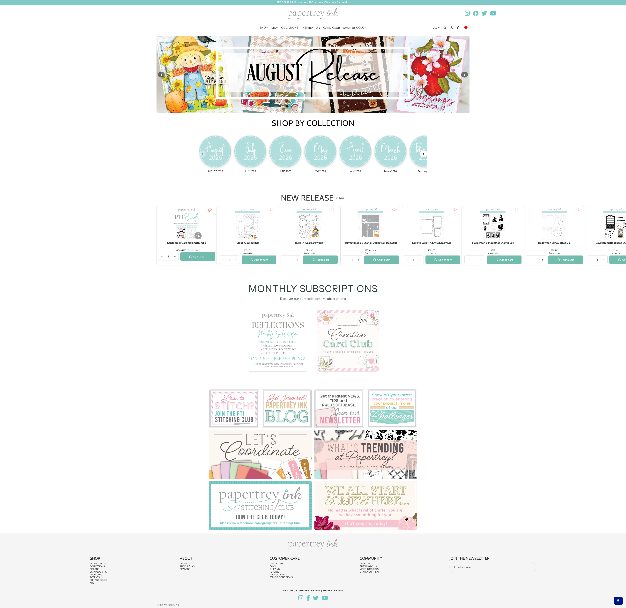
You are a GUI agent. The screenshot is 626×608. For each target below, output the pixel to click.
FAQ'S (273, 566)
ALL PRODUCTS (98, 563)
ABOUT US (185, 563)
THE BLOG (365, 563)
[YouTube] (324, 598)
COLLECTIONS (97, 566)
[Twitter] (316, 598)
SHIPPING (275, 569)
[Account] (451, 27)
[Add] (210, 235)
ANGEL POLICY (187, 566)
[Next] (423, 154)
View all (340, 197)
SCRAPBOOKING (98, 571)
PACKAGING (96, 574)
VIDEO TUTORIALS (369, 569)
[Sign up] (531, 567)
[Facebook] (308, 598)
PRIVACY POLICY (278, 574)
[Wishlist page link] (466, 27)
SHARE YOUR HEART (370, 571)
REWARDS (185, 569)
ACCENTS (95, 577)
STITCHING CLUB (368, 566)
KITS (92, 582)
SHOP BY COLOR (98, 579)
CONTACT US (276, 563)
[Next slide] (466, 235)
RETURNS (274, 571)
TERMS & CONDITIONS (281, 577)
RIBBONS (94, 569)
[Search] (444, 27)
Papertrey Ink (171, 605)
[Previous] (202, 154)
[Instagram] (300, 598)
